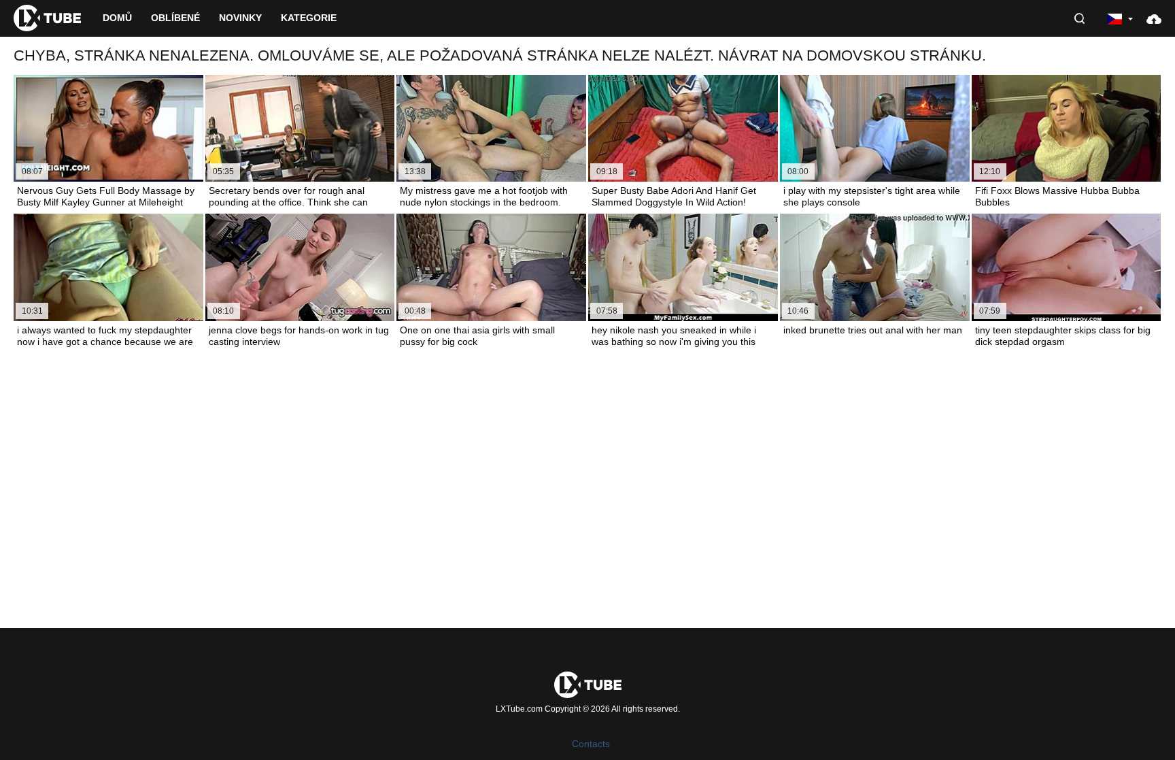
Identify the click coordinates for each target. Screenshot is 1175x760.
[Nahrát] (1153, 18)
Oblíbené (175, 17)
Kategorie (309, 17)
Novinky (240, 17)
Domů (117, 17)
